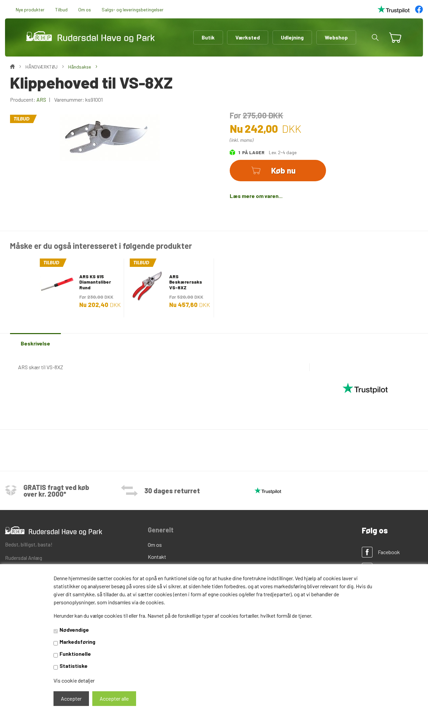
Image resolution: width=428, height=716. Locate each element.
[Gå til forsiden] (90, 36)
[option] (79, 287)
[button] (375, 37)
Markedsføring (77, 641)
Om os (84, 9)
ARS (41, 99)
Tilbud (61, 9)
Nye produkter (30, 9)
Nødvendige (74, 629)
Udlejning (292, 37)
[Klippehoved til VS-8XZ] (110, 136)
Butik (208, 37)
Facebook (389, 552)
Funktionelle (75, 653)
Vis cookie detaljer (74, 680)
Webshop (336, 37)
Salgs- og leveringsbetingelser (133, 9)
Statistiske (74, 665)
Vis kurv (392, 33)
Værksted (247, 37)
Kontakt (157, 556)
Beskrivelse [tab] (35, 343)
